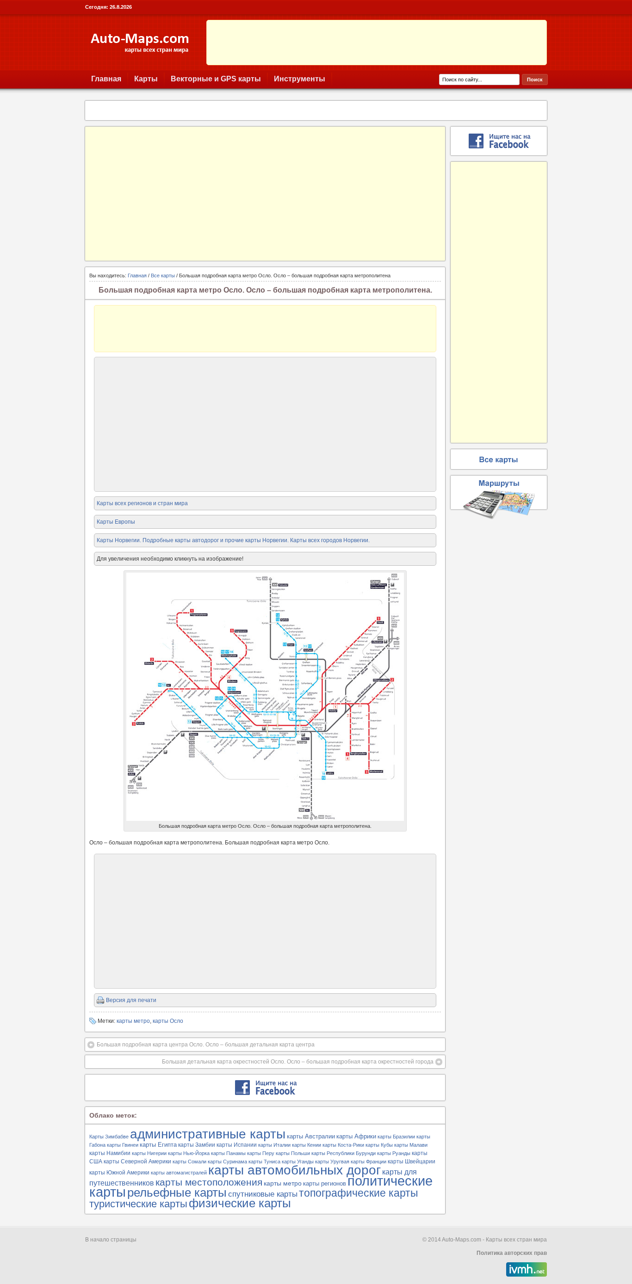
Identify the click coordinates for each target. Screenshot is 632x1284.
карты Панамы (228, 1153)
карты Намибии (109, 1153)
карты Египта (158, 1144)
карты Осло (168, 1021)
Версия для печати (131, 1000)
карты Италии (274, 1145)
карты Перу (260, 1153)
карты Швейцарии (411, 1161)
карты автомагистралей (179, 1172)
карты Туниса (264, 1161)
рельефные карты (177, 1192)
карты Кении (306, 1145)
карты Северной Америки (137, 1161)
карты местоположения (208, 1182)
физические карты (240, 1203)
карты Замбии (196, 1145)
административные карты (207, 1133)
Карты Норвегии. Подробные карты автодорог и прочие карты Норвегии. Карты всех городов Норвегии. (233, 540)
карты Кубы (379, 1145)
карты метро (133, 1021)
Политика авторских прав (512, 1253)
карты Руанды (393, 1153)
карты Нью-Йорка (189, 1153)
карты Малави (411, 1145)
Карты (146, 79)
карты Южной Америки (119, 1172)
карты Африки (356, 1136)
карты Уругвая (332, 1161)
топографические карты (358, 1193)
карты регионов (324, 1183)
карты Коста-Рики (343, 1145)
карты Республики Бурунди (343, 1153)
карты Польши (293, 1153)
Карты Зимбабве (109, 1136)
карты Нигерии (149, 1153)
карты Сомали (189, 1161)
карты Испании (237, 1145)
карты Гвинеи (122, 1145)
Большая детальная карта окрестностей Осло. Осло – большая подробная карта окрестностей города (298, 1061)
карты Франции (368, 1161)
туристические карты (138, 1204)
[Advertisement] (376, 42)
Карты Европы (116, 522)
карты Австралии (311, 1136)
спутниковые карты (262, 1194)
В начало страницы (110, 1239)
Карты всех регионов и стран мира (142, 503)
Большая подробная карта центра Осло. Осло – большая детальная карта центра (206, 1044)
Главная (106, 79)
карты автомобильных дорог (294, 1169)
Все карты (163, 275)
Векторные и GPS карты (216, 79)
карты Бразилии (396, 1136)
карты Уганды (298, 1161)
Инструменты (299, 79)
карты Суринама (227, 1161)
